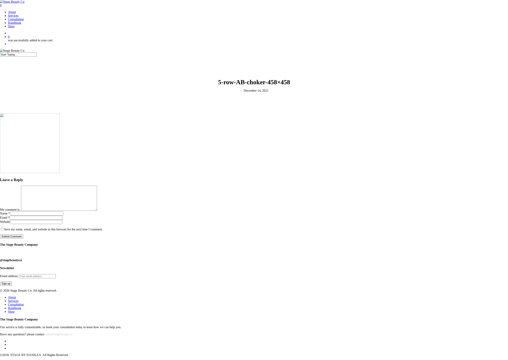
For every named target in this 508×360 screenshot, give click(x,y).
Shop (11, 311)
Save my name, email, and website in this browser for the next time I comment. (53, 229)
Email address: (9, 276)
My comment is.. (10, 209)
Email (5, 217)
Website (5, 221)
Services (13, 301)
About (12, 297)
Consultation (16, 304)
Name (5, 213)
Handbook (14, 308)
